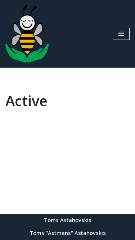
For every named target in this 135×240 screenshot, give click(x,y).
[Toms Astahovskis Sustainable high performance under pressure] (27, 34)
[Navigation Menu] (121, 34)
